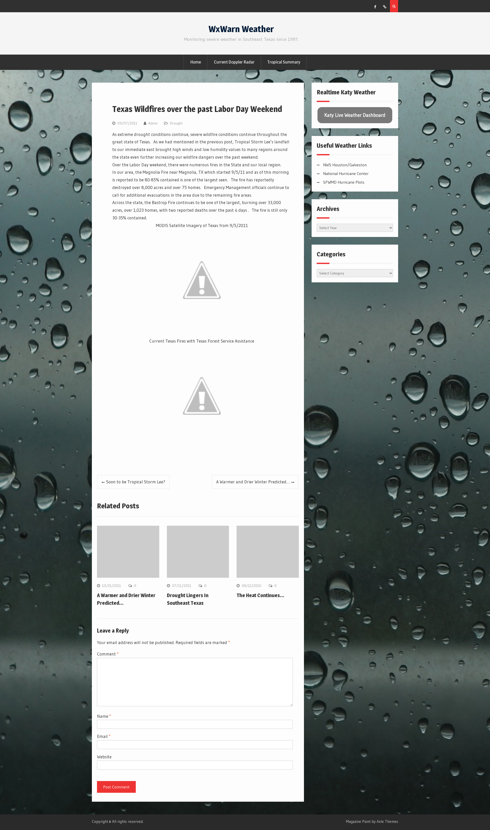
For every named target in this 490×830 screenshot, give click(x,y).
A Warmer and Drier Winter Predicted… (253, 481)
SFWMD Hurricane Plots (343, 182)
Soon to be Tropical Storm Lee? (135, 481)
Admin (153, 123)
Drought (176, 123)
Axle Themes (387, 821)
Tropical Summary (283, 62)
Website (104, 756)
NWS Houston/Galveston (345, 164)
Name (104, 716)
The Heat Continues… (260, 595)
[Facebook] (375, 7)
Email (104, 736)
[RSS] (385, 7)
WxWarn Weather (241, 28)
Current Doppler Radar (234, 62)
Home (195, 62)
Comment (108, 654)
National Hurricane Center (346, 173)
